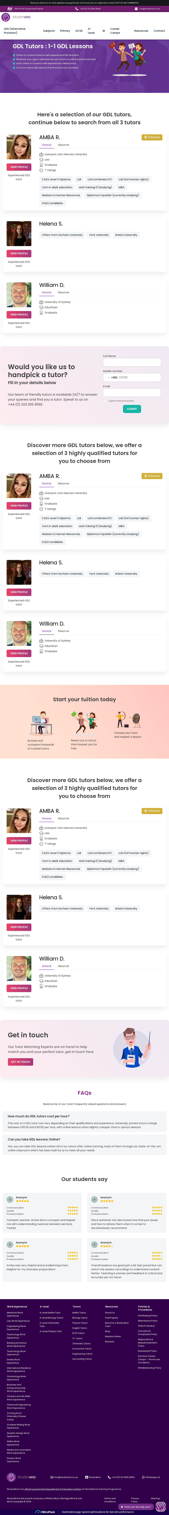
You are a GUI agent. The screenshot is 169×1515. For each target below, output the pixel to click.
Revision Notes (113, 1336)
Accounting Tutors (82, 1358)
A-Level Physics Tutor (51, 1331)
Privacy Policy (135, 1500)
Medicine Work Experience (15, 1314)
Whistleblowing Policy (149, 1367)
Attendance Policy (147, 1320)
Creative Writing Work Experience (18, 1426)
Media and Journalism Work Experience (19, 1451)
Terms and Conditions (110, 1500)
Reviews (109, 1341)
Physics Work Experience (14, 1460)
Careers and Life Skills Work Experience (18, 1398)
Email (106, 386)
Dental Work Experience (13, 1361)
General (46, 144)
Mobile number (113, 371)
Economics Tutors (81, 1348)
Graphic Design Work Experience (18, 1435)
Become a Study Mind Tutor (116, 1324)
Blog (107, 1331)
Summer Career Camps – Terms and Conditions (149, 1359)
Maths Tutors (79, 1312)
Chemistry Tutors (81, 1343)
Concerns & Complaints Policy (147, 1332)
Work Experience (17, 1306)
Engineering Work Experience (16, 1328)
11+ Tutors (77, 1338)
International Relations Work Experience (19, 1369)
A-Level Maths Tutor (50, 1312)
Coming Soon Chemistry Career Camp (16, 1416)
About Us (110, 1312)
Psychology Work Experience (16, 1336)
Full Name (109, 356)
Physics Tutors (79, 1322)
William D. (51, 285)
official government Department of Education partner (52, 1489)
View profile (19, 167)
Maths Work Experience (13, 1443)
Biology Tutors (79, 1317)
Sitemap (155, 1498)
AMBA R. (49, 137)
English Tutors (79, 1328)
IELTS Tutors (78, 1333)
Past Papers (111, 1317)
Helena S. (51, 223)
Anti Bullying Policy (147, 1315)
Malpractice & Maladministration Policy (147, 1342)
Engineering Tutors (82, 1353)
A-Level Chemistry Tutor (49, 1324)
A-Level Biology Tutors (51, 1317)
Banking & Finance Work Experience (17, 1344)
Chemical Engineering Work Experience (19, 1406)
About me (63, 144)
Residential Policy (147, 1351)
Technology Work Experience (16, 1353)
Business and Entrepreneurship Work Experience (16, 1388)
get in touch (20, 1062)
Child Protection (146, 1325)
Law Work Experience (18, 1320)
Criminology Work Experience (16, 1378)
